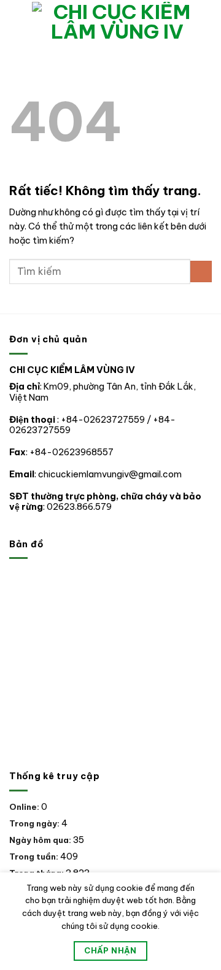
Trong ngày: (35, 823)
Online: (25, 807)
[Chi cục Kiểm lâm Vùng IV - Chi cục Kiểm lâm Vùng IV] (117, 21)
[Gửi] (201, 272)
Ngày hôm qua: (41, 840)
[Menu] (16, 21)
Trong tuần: (34, 856)
